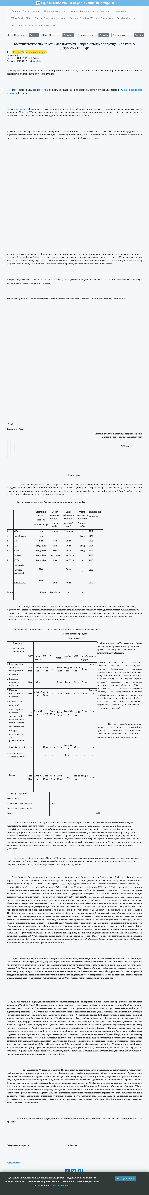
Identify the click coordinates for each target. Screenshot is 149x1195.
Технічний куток (126, 18)
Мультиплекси (101, 11)
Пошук (38, 18)
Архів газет (107, 18)
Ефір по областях (79, 11)
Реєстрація (50, 25)
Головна (15, 11)
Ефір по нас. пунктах (55, 11)
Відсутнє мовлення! (55, 18)
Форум (25, 11)
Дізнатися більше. (59, 1185)
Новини (35, 11)
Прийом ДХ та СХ (89, 18)
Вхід (39, 25)
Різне (31, 25)
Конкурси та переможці (35, 52)
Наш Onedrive (18, 25)
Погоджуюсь (125, 1178)
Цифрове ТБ (18, 52)
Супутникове (120, 11)
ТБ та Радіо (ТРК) (21, 18)
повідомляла (20, 109)
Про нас (73, 18)
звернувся (43, 89)
